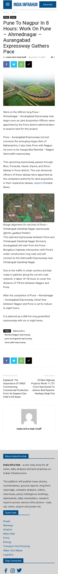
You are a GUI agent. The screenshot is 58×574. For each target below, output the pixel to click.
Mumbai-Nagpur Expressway (17, 334)
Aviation (7, 529)
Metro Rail (9, 533)
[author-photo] (29, 424)
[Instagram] (12, 570)
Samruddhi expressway (15, 342)
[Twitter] (14, 64)
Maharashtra (19, 331)
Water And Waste (13, 550)
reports (38, 182)
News (14, 12)
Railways (8, 525)
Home (6, 12)
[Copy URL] (28, 64)
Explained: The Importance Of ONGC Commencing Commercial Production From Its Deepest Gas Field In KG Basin (15, 388)
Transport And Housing (16, 546)
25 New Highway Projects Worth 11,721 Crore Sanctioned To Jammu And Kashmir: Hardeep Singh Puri (43, 387)
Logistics (8, 554)
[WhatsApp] (21, 64)
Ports (6, 537)
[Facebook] (6, 64)
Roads (13, 17)
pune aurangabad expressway (18, 338)
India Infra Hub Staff (16, 57)
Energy (7, 541)
